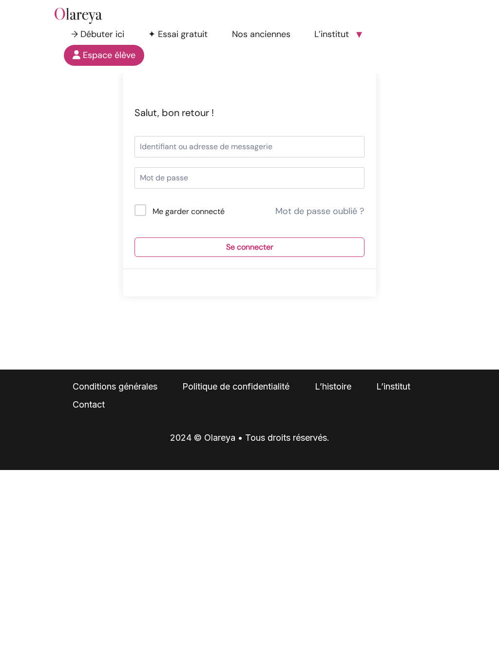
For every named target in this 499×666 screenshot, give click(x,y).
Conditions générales (115, 386)
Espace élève (107, 55)
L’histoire (333, 386)
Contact (89, 404)
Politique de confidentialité (235, 386)
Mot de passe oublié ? (319, 211)
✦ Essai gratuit (178, 34)
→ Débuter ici (97, 34)
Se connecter (249, 247)
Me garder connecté (189, 211)
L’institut (331, 34)
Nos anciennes (261, 34)
